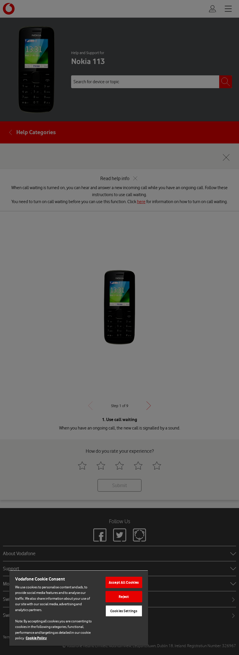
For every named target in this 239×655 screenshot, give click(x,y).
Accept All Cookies (124, 582)
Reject (124, 596)
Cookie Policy (36, 638)
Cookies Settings (123, 611)
